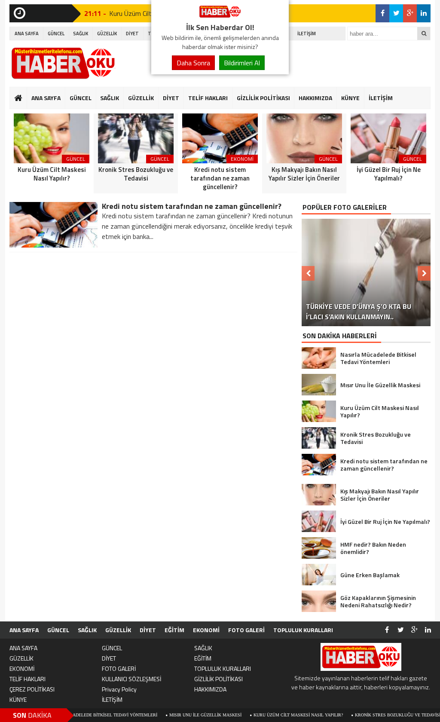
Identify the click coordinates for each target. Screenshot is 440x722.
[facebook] (382, 13)
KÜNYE (350, 97)
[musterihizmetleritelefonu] (220, 16)
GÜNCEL (56, 33)
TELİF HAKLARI (208, 97)
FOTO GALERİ (246, 629)
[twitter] (396, 13)
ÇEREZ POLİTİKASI (32, 689)
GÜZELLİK (107, 33)
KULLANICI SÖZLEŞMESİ (131, 678)
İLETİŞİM (306, 33)
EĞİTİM (174, 629)
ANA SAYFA (27, 33)
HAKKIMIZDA (315, 97)
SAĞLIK (80, 33)
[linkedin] (424, 13)
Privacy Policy (119, 689)
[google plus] (410, 13)
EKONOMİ (206, 629)
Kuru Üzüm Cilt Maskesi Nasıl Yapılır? (275, 715)
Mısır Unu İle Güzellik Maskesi (182, 715)
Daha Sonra (193, 63)
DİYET (132, 33)
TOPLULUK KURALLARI (303, 629)
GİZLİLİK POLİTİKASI (263, 97)
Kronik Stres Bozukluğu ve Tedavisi (374, 715)
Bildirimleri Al (242, 63)
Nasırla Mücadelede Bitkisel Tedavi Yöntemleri (77, 715)
